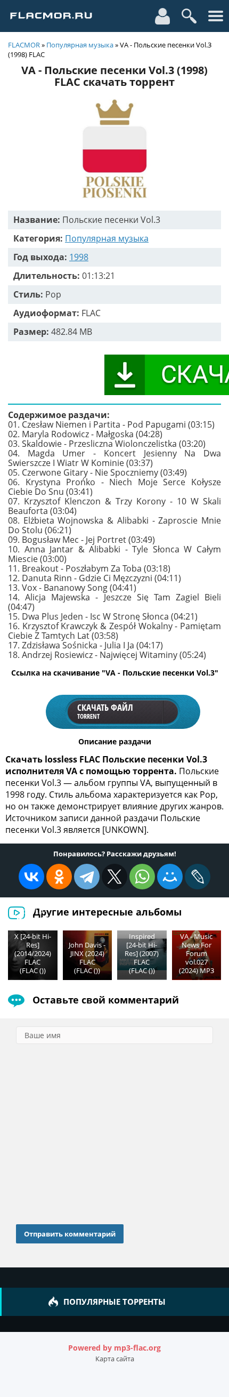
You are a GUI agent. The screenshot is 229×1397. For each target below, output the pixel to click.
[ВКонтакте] (31, 876)
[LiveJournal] (197, 876)
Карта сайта (114, 1358)
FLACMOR (24, 45)
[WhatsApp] (142, 876)
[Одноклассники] (59, 876)
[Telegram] (87, 876)
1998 (78, 257)
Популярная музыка (79, 45)
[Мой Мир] (170, 876)
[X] (114, 876)
